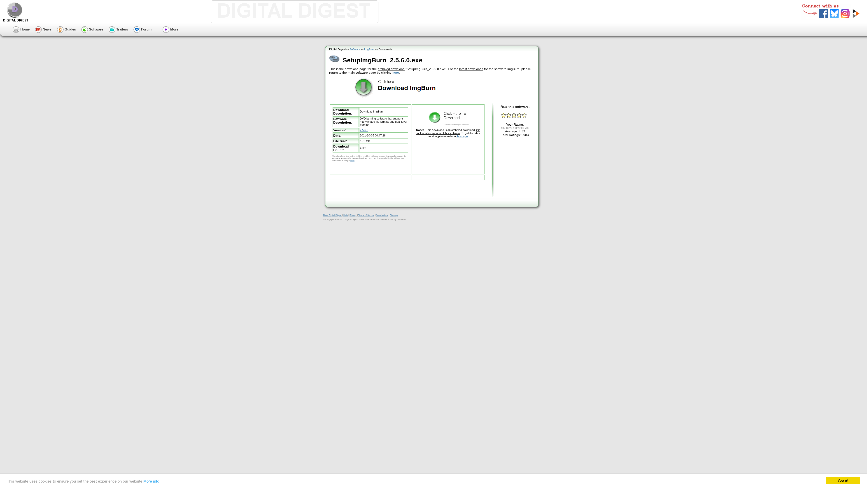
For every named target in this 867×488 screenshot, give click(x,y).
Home (24, 29)
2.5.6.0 (364, 130)
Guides (70, 29)
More (173, 29)
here (395, 72)
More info (151, 481)
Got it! (843, 480)
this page (462, 136)
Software (95, 29)
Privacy (353, 215)
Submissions (382, 215)
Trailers (121, 29)
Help (345, 215)
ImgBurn (369, 49)
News (46, 29)
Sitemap (394, 215)
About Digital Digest (332, 215)
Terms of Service (366, 215)
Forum (145, 29)
